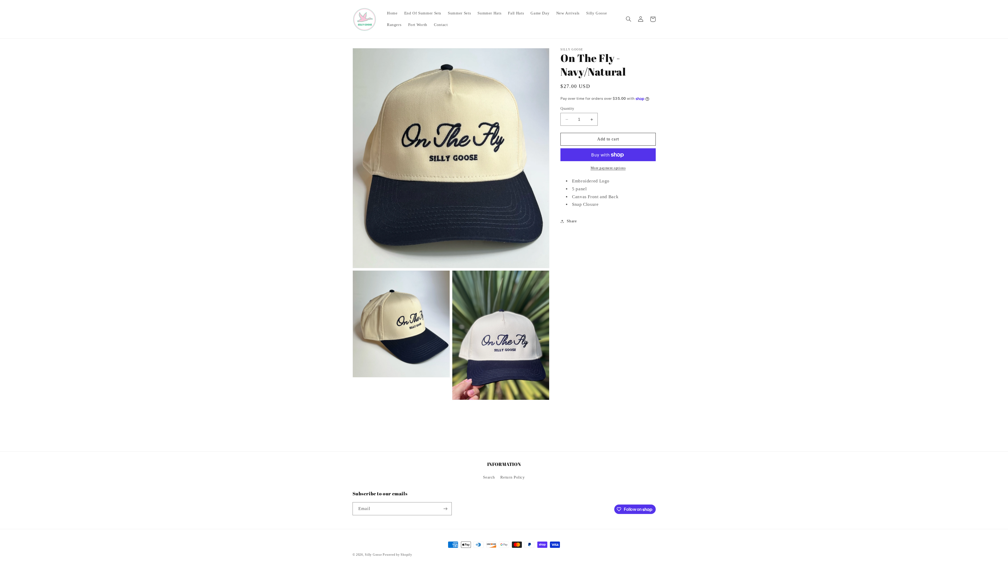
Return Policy (512, 477)
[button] (629, 19)
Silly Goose (373, 554)
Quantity (567, 109)
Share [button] (572, 221)
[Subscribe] (445, 508)
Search (489, 477)
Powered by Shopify (397, 554)
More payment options (608, 168)
